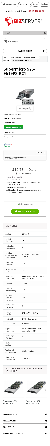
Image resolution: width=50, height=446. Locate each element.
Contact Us (26, 4)
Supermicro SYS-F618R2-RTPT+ (33, 402)
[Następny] (44, 390)
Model (6, 115)
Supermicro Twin (30, 58)
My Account (11, 4)
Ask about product (26, 211)
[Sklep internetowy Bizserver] (23, 27)
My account (9, 420)
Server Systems (15, 58)
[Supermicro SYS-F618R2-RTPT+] (36, 387)
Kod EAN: (7, 118)
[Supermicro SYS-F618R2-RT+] (13, 387)
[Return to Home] (5, 57)
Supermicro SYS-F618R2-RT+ (10, 402)
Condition (7, 122)
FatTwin (6, 60)
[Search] (45, 33)
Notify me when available (13, 137)
